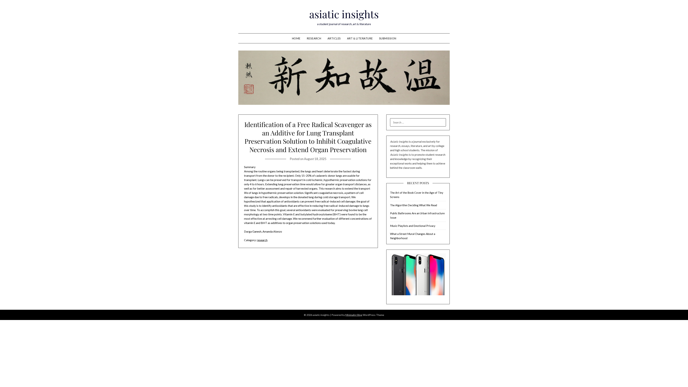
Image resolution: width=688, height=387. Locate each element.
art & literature (360, 38)
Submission (387, 38)
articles (334, 38)
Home (296, 38)
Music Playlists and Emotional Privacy (412, 225)
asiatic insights (344, 14)
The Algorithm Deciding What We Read (413, 205)
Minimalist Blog (353, 314)
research (314, 38)
